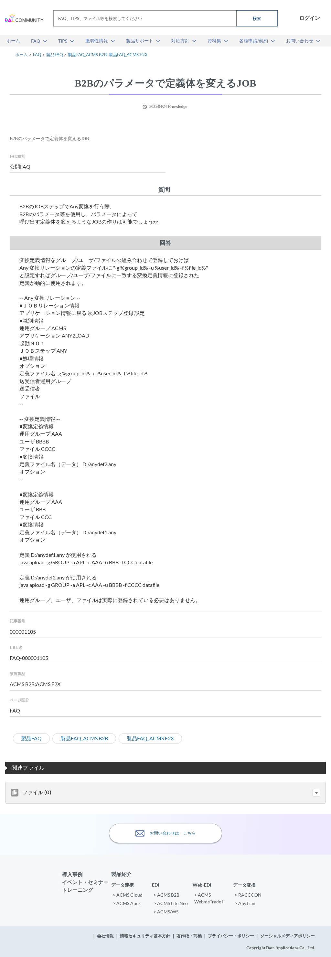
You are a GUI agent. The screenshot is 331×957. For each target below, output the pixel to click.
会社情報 (105, 935)
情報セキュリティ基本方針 (145, 935)
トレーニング (77, 890)
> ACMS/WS (166, 911)
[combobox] (165, 18)
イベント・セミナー (85, 882)
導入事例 (72, 874)
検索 (257, 18)
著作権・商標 (189, 935)
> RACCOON (248, 895)
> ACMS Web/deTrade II (209, 898)
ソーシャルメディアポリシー (287, 935)
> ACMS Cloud (128, 895)
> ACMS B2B (166, 895)
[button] (316, 792)
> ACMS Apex (127, 903)
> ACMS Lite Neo (171, 903)
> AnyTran (245, 903)
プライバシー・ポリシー (231, 935)
